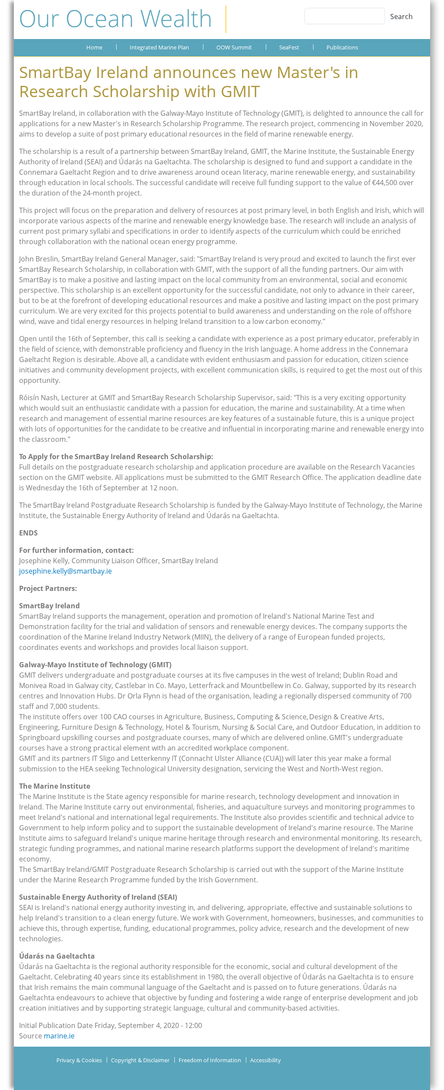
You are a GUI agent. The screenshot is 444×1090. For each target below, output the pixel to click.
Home (94, 47)
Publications (342, 47)
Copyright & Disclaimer (140, 1060)
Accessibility (265, 1060)
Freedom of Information (210, 1060)
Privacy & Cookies (79, 1060)
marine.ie (59, 1036)
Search (401, 16)
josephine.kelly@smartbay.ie (65, 571)
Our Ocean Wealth (115, 18)
